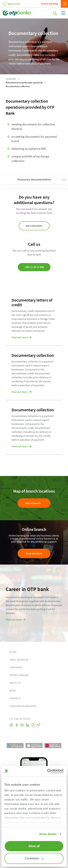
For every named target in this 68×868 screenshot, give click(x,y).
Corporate (11, 78)
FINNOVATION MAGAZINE (22, 706)
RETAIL (13, 652)
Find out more (34, 553)
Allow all (34, 846)
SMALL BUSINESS (18, 659)
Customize (32, 858)
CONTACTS (15, 698)
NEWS (12, 690)
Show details (47, 834)
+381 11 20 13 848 (34, 267)
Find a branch (33, 503)
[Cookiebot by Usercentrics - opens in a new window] (48, 771)
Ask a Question (34, 225)
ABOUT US (15, 683)
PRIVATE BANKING (19, 675)
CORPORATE (15, 667)
